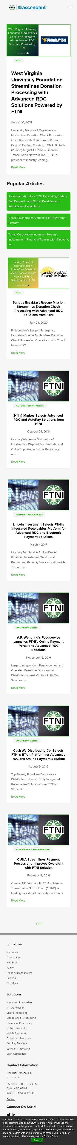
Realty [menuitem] (10, 967)
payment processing (29, 514)
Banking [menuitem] (11, 978)
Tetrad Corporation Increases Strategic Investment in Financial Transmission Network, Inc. (38, 239)
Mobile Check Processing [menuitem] (21, 1017)
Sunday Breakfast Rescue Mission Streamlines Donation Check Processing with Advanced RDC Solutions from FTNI (38, 308)
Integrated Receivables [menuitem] (20, 1002)
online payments (27, 627)
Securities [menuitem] (12, 983)
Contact (11, 1099)
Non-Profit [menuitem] (12, 962)
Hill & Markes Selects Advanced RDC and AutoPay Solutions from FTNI (38, 419)
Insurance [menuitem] (12, 952)
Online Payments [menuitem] (16, 1028)
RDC (18, 60)
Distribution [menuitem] (13, 957)
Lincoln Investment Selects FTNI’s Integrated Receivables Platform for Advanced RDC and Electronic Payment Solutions (38, 530)
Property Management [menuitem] (19, 973)
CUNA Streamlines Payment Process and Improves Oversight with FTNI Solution (38, 863)
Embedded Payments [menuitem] (19, 1038)
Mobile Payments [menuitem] (16, 1033)
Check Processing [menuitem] (17, 1012)
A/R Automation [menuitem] (15, 1007)
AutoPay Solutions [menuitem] (17, 1043)
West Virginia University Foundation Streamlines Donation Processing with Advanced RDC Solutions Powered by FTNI (37, 92)
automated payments (30, 405)
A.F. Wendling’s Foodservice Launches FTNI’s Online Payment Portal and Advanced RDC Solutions (38, 643)
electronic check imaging (33, 849)
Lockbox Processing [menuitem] (18, 1048)
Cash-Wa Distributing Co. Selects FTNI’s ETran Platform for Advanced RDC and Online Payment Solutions (38, 754)
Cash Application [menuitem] (16, 1053)
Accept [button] (37, 1140)
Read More (18, 167)
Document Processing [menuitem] (19, 1023)
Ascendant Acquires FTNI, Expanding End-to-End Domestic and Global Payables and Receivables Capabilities (37, 201)
